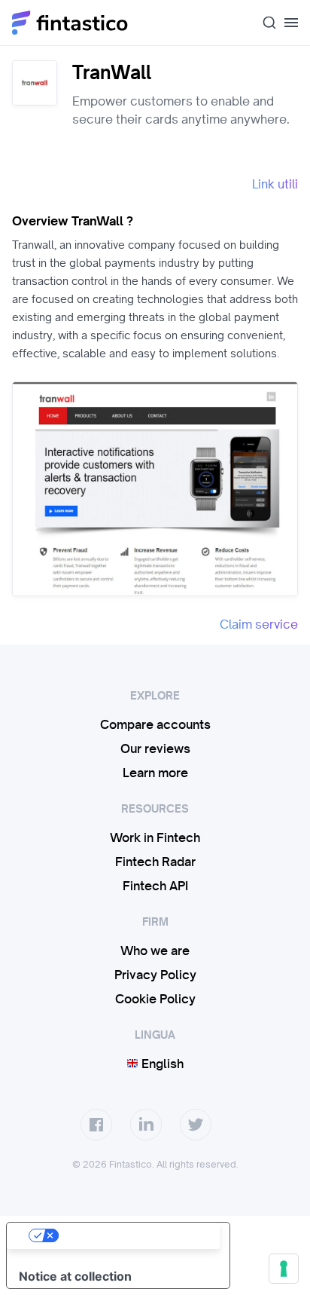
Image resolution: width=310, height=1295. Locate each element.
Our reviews (155, 748)
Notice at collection (75, 1276)
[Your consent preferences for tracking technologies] (283, 1268)
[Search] (263, 23)
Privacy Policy (155, 974)
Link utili (275, 183)
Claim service (259, 624)
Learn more (155, 772)
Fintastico (70, 22)
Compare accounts (155, 724)
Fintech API (155, 885)
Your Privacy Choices (133, 1235)
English (161, 1063)
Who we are (155, 950)
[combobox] (263, 23)
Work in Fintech (155, 837)
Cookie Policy (155, 998)
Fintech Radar (155, 861)
